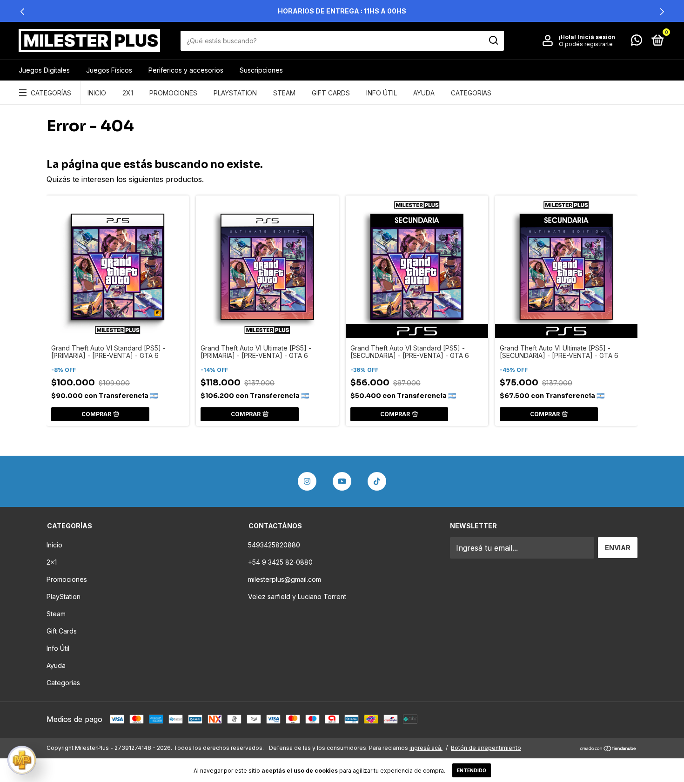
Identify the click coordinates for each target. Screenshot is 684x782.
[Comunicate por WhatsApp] (636, 41)
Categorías (51, 93)
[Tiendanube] (608, 749)
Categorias (471, 93)
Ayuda (424, 93)
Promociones (173, 93)
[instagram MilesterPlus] (307, 481)
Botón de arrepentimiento (486, 747)
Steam (284, 93)
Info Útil (381, 93)
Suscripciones (261, 70)
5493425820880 (274, 545)
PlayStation (235, 93)
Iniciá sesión (596, 37)
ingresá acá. (426, 747)
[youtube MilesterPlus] (342, 481)
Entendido (471, 770)
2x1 (127, 93)
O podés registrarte (586, 43)
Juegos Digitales (44, 70)
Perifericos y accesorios (185, 70)
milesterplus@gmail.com (284, 579)
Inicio (96, 93)
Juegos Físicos (109, 70)
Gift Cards (331, 93)
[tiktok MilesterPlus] (377, 481)
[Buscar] (493, 40)
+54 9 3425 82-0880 (280, 562)
